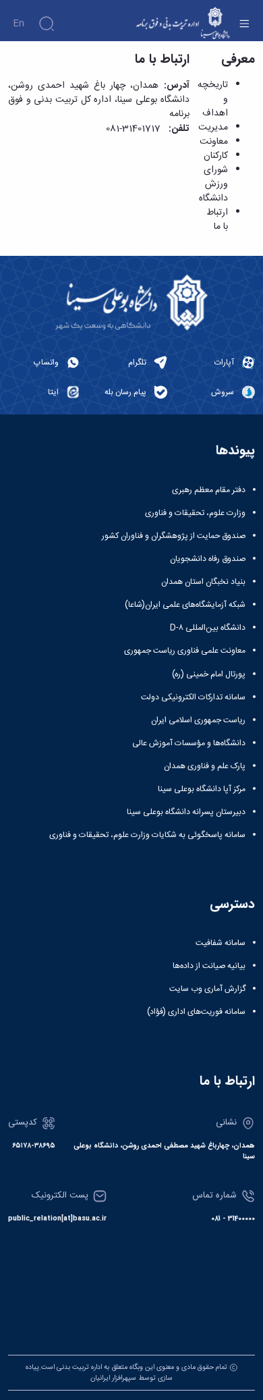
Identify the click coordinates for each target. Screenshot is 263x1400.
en (18, 24)
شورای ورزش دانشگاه (213, 184)
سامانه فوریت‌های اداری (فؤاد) (196, 1012)
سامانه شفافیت (220, 943)
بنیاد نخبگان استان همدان (203, 582)
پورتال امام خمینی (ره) (208, 674)
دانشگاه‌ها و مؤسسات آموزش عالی (188, 743)
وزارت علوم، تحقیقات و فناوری (195, 513)
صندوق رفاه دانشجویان (207, 559)
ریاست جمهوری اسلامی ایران (198, 720)
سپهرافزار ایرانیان (113, 1378)
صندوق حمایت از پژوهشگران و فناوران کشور (173, 536)
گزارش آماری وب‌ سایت (207, 989)
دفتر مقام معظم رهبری (208, 490)
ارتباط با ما (217, 220)
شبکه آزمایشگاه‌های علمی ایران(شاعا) (185, 605)
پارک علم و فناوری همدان (204, 766)
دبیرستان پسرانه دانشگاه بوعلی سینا (186, 812)
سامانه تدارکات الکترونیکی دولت (193, 697)
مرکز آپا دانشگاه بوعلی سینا (201, 789)
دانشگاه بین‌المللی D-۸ (207, 628)
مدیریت (213, 127)
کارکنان (216, 156)
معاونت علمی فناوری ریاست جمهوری (184, 650)
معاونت (214, 142)
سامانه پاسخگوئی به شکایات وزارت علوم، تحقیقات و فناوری (147, 835)
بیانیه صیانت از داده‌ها (209, 966)
